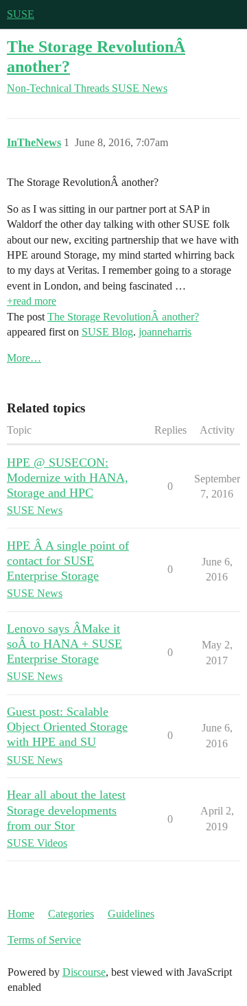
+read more (31, 301)
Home (21, 914)
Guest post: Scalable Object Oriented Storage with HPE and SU (67, 727)
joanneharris (165, 332)
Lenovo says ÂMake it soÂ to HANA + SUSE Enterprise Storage (64, 644)
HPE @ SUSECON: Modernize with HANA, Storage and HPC (67, 478)
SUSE (20, 14)
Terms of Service (44, 940)
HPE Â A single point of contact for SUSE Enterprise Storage (68, 561)
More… (24, 358)
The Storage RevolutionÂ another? (123, 317)
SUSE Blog (107, 332)
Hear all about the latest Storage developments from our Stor (66, 810)
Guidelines (131, 914)
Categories (71, 914)
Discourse (84, 972)
